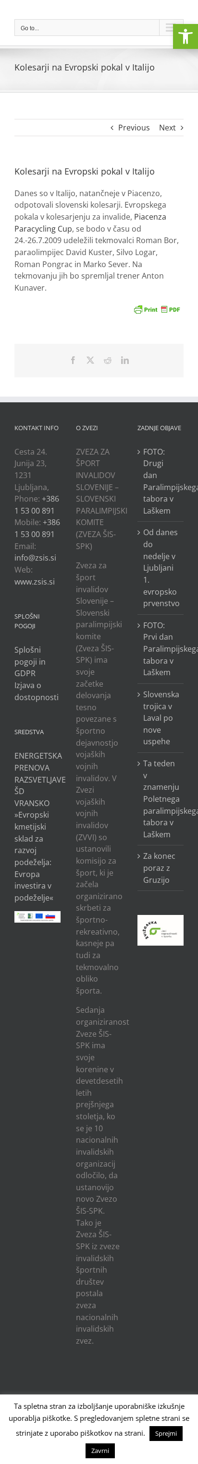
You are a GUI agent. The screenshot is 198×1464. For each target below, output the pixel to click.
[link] (185, 36)
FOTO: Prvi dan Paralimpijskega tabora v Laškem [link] (161, 649)
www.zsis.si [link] (34, 581)
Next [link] (167, 127)
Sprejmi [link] (166, 1433)
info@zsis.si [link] (35, 557)
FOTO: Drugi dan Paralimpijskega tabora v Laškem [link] (161, 481)
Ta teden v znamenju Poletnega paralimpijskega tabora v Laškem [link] (161, 799)
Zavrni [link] (100, 1450)
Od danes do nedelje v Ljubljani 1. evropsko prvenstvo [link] (161, 568)
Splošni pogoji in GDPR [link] (30, 661)
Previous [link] (134, 127)
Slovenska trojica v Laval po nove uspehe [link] (161, 718)
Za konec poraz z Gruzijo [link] (159, 868)
